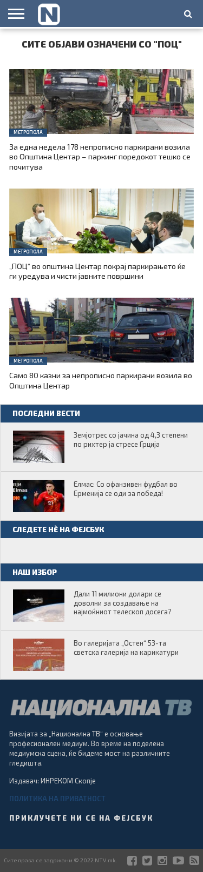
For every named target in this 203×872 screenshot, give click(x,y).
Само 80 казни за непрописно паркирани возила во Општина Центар (100, 380)
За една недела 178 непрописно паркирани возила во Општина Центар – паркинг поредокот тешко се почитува (100, 156)
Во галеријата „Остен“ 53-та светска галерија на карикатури (126, 647)
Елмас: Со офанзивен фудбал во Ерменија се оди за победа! (126, 489)
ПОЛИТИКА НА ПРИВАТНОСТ (57, 798)
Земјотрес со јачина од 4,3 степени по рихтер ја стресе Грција (131, 439)
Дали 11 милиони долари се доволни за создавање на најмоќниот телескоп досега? (123, 602)
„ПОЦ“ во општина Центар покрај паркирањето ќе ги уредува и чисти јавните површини (97, 271)
